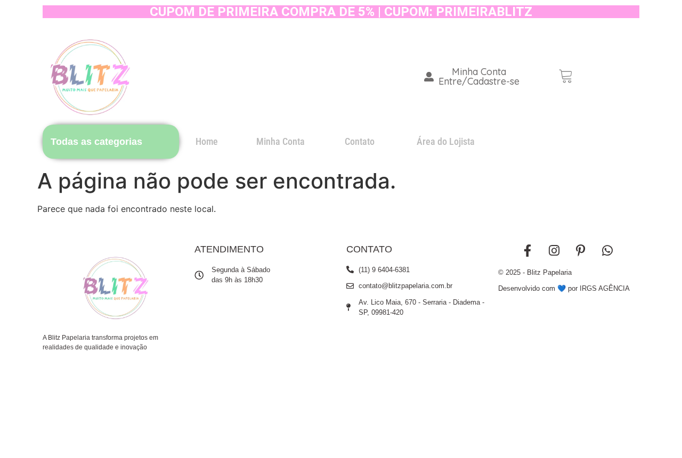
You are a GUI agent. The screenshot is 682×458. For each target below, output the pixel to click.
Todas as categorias (96, 141)
